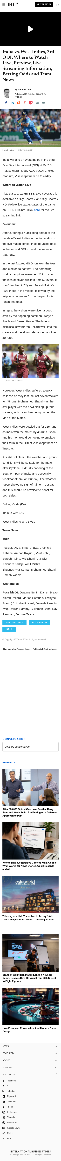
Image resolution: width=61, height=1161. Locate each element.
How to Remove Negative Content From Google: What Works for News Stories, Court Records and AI (29, 865)
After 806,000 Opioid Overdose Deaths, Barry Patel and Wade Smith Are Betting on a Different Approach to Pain (29, 812)
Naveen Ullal (25, 89)
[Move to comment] (43, 103)
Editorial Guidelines (45, 649)
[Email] (37, 103)
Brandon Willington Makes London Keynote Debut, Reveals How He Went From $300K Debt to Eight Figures (29, 978)
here (37, 210)
